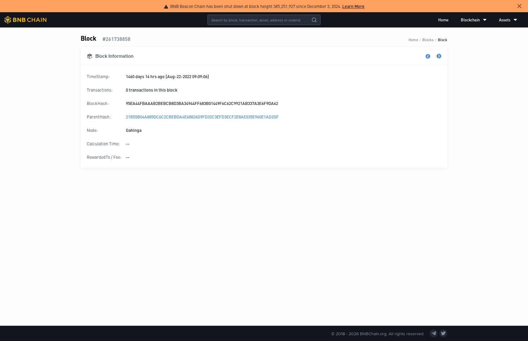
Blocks (428, 39)
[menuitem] (443, 19)
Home (443, 20)
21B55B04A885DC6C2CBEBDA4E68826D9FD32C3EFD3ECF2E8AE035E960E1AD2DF (202, 116)
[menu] (477, 19)
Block (442, 39)
